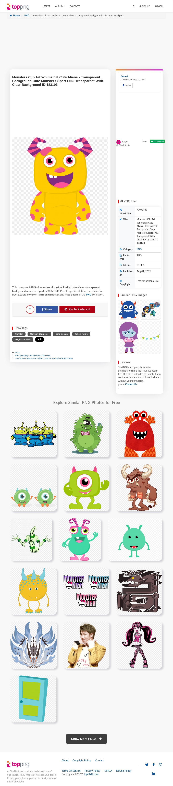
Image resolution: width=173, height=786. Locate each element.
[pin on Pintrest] (52, 415)
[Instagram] (160, 765)
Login (160, 6)
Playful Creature (23, 339)
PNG (26, 16)
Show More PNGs (84, 739)
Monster (19, 334)
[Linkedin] (153, 773)
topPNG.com (91, 774)
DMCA (108, 771)
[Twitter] (147, 765)
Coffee (127, 85)
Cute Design (62, 334)
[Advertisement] (86, 45)
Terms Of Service (71, 771)
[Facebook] (154, 765)
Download (159, 141)
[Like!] (30, 309)
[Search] (133, 6)
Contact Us (131, 384)
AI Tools (59, 6)
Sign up (145, 6)
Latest (46, 6)
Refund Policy (123, 771)
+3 (39, 339)
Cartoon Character (39, 334)
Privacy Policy (92, 771)
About (65, 760)
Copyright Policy (81, 760)
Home (16, 16)
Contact (75, 6)
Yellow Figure (81, 334)
